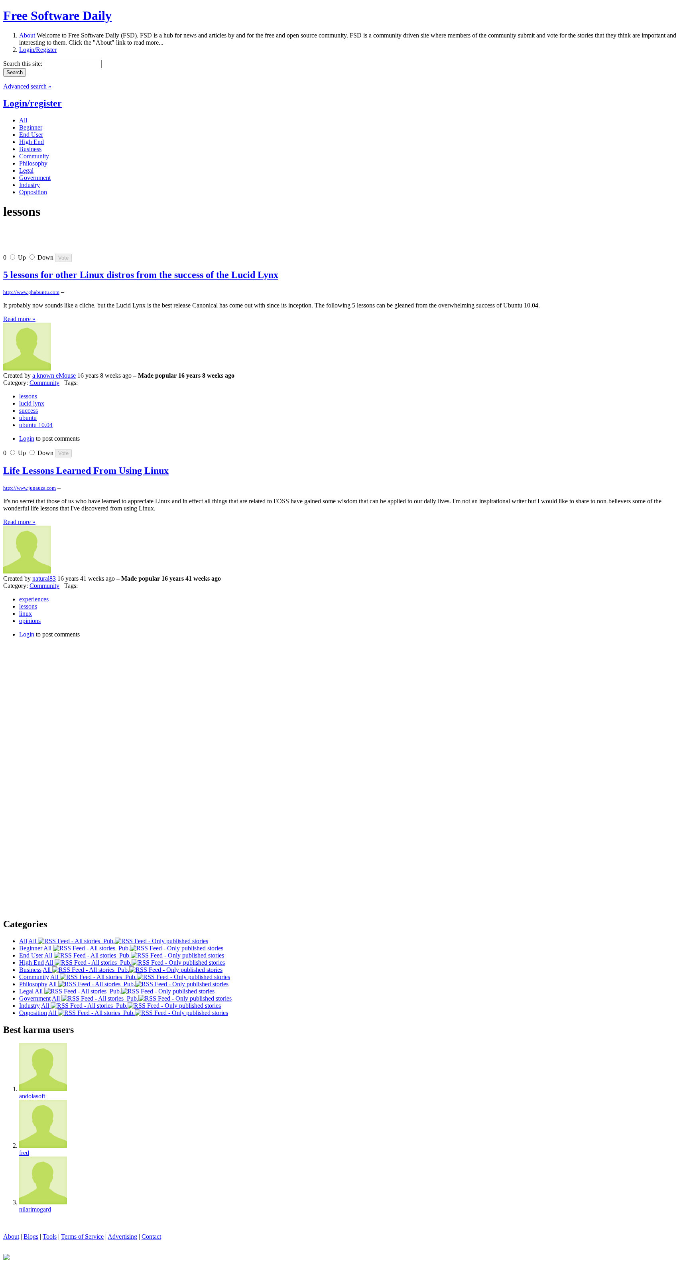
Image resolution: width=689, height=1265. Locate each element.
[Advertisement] (96, 240)
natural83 (44, 578)
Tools (50, 1236)
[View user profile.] (27, 368)
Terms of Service (82, 1236)
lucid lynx (31, 403)
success (28, 410)
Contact (151, 1236)
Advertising (122, 1236)
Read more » (19, 318)
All (33, 941)
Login (26, 438)
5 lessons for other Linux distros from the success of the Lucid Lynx (140, 275)
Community (44, 382)
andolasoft (32, 1096)
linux (25, 613)
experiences (34, 599)
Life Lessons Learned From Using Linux (86, 470)
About (27, 35)
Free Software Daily (57, 15)
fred (24, 1152)
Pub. (107, 941)
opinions (30, 620)
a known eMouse (54, 375)
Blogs (31, 1236)
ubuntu (28, 417)
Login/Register (38, 49)
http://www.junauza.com (29, 488)
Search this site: (23, 63)
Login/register (32, 103)
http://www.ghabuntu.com (31, 292)
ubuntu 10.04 (36, 425)
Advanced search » (27, 86)
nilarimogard (35, 1209)
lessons (28, 396)
